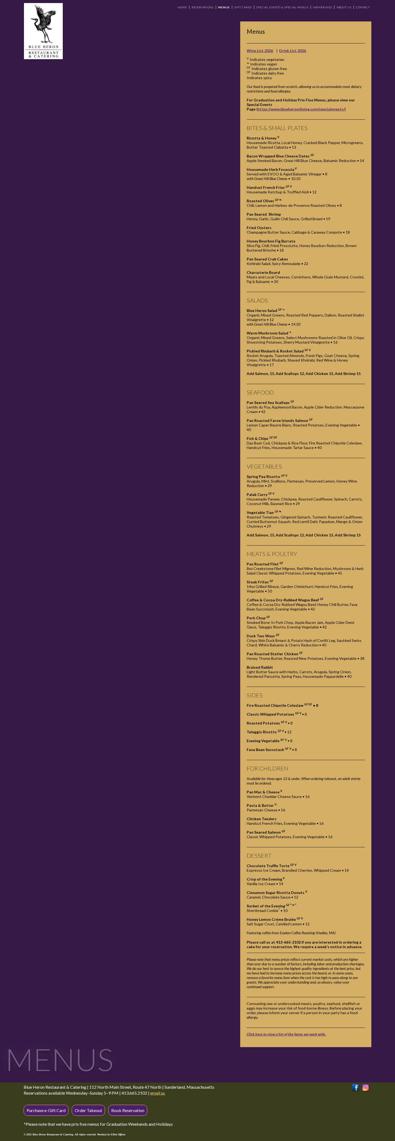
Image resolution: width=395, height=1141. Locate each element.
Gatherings (322, 7)
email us (157, 1092)
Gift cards (243, 7)
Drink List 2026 (292, 50)
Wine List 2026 (260, 50)
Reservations (203, 7)
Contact (363, 7)
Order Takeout (88, 1110)
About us (344, 7)
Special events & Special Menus (282, 7)
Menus (224, 7)
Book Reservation (127, 1110)
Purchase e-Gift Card (46, 1110)
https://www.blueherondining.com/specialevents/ (301, 109)
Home (182, 7)
